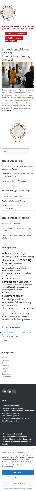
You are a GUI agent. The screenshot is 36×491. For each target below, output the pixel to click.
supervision (27, 308)
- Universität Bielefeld (10, 405)
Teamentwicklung (19, 313)
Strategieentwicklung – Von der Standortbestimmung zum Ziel (16, 54)
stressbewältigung (11, 308)
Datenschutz (17, 488)
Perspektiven (23, 287)
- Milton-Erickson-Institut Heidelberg (16, 439)
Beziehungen (7, 256)
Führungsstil (6, 270)
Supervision (6, 374)
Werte (4, 319)
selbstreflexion (8, 302)
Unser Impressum (27, 488)
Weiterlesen (6, 110)
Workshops (6, 377)
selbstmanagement (13, 295)
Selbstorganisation (13, 299)
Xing (14, 391)
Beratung (5, 360)
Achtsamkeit (10, 253)
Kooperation (24, 281)
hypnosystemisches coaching (17, 273)
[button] (33, 448)
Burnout (17, 256)
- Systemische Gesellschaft (12, 408)
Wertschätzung (15, 319)
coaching (26, 260)
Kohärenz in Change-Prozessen (14, 181)
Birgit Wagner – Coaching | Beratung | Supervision (18, 27)
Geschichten (7, 368)
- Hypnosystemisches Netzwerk (14, 436)
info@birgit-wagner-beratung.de (14, 39)
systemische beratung (8, 311)
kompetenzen (10, 281)
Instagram (4, 391)
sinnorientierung (8, 305)
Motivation (13, 287)
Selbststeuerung (23, 302)
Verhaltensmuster (9, 316)
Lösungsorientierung (8, 284)
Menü (31, 3)
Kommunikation (11, 278)
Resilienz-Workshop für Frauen (13, 201)
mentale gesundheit (21, 284)
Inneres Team (5, 276)
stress (17, 305)
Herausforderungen (15, 270)
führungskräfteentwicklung (14, 268)
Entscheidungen (18, 263)
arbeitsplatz (23, 254)
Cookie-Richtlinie (8, 488)
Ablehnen (18, 478)
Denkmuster (7, 263)
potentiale (5, 290)
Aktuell (4, 357)
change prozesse (10, 260)
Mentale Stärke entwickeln (12, 196)
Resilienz (19, 289)
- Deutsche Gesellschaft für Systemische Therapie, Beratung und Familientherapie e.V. (18, 413)
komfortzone (13, 276)
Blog (3, 363)
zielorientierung (28, 319)
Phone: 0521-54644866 (15, 33)
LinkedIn (9, 391)
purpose (12, 290)
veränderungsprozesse (24, 316)
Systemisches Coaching (11, 223)
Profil (4, 371)
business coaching (27, 257)
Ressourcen (9, 292)
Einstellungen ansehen (18, 483)
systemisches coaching (21, 311)
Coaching (5, 366)
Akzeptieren (18, 472)
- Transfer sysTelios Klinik (12, 434)
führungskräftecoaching (8, 265)
